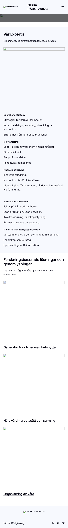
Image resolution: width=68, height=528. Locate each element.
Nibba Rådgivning (38, 7)
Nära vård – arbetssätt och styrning (29, 420)
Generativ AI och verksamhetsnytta (29, 347)
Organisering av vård (18, 494)
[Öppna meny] (63, 7)
